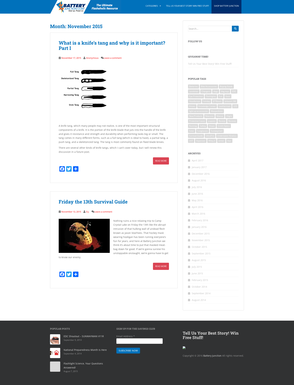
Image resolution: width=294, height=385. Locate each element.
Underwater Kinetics (226, 135)
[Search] (235, 29)
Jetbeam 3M (230, 101)
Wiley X (211, 140)
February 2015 (200, 280)
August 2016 (199, 180)
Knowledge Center (207, 106)
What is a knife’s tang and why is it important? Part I (112, 45)
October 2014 (199, 286)
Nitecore (209, 116)
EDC (234, 91)
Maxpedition (217, 111)
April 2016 (197, 207)
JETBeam (217, 101)
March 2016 (198, 213)
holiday (206, 101)
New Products (195, 116)
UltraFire (210, 135)
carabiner (193, 91)
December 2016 (201, 173)
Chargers (205, 91)
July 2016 (197, 187)
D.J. (87, 211)
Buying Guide (226, 86)
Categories (152, 5)
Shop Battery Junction (226, 5)
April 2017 (197, 160)
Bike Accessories (209, 86)
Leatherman (224, 106)
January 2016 (199, 227)
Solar (191, 130)
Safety (203, 125)
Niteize (220, 116)
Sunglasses (202, 130)
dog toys (225, 91)
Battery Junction (212, 355)
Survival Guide (196, 135)
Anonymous (92, 57)
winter (221, 140)
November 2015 (201, 240)
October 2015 (199, 246)
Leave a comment (113, 57)
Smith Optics (224, 125)
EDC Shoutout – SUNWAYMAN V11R (84, 336)
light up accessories (198, 111)
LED (235, 106)
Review (222, 121)
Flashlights (211, 96)
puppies (212, 121)
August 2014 (199, 300)
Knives (192, 106)
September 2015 (201, 253)
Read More (161, 160)
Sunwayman (217, 130)
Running (193, 125)
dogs (215, 91)
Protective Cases (197, 121)
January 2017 (199, 167)
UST (191, 140)
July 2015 (197, 266)
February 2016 (200, 220)
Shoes (212, 125)
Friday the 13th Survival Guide (93, 202)
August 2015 (199, 260)
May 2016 (197, 200)
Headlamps (194, 101)
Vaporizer (200, 140)
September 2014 (201, 293)
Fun (220, 96)
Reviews (232, 121)
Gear (227, 96)
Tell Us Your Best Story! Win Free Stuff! (187, 5)
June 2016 (197, 193)
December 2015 (201, 233)
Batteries (193, 86)
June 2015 (197, 273)
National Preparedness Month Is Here (85, 349)
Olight (229, 116)
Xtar (229, 140)
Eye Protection (196, 96)
